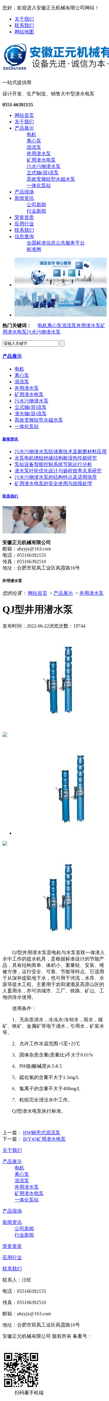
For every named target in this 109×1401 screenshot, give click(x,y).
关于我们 (24, 19)
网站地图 (24, 31)
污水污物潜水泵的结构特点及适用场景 (56, 477)
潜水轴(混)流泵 (31, 413)
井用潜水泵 (39, 153)
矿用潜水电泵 (41, 160)
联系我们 (24, 25)
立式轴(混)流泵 (43, 172)
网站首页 (24, 115)
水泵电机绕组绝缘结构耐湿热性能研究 (56, 458)
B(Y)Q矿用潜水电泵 (44, 1139)
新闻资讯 (24, 198)
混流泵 (34, 147)
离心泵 (34, 140)
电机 (31, 134)
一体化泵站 (39, 185)
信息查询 (24, 236)
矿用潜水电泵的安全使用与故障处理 (53, 483)
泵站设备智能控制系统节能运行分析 (53, 464)
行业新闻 (36, 211)
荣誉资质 (24, 217)
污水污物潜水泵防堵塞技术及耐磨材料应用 (61, 451)
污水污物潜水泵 (44, 166)
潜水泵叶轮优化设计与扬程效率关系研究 (58, 470)
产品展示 (24, 128)
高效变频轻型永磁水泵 (51, 179)
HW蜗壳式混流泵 (41, 1132)
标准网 (34, 249)
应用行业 (24, 223)
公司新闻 (36, 204)
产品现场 (24, 191)
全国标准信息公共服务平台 (56, 242)
